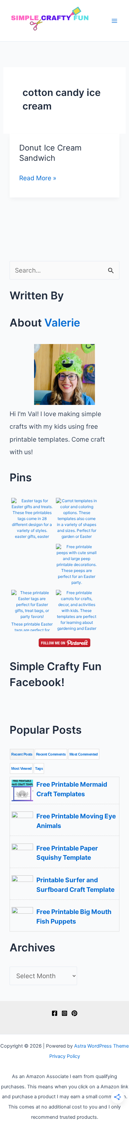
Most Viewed (21, 768)
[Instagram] (64, 1013)
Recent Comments (51, 754)
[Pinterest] (74, 1013)
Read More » (37, 178)
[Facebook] (55, 1013)
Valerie (62, 322)
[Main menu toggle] (114, 21)
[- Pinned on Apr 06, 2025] (32, 552)
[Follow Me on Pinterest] (64, 642)
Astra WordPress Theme (101, 1046)
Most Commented (83, 754)
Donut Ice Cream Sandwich (50, 153)
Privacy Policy (64, 1056)
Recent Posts (21, 754)
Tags (39, 768)
